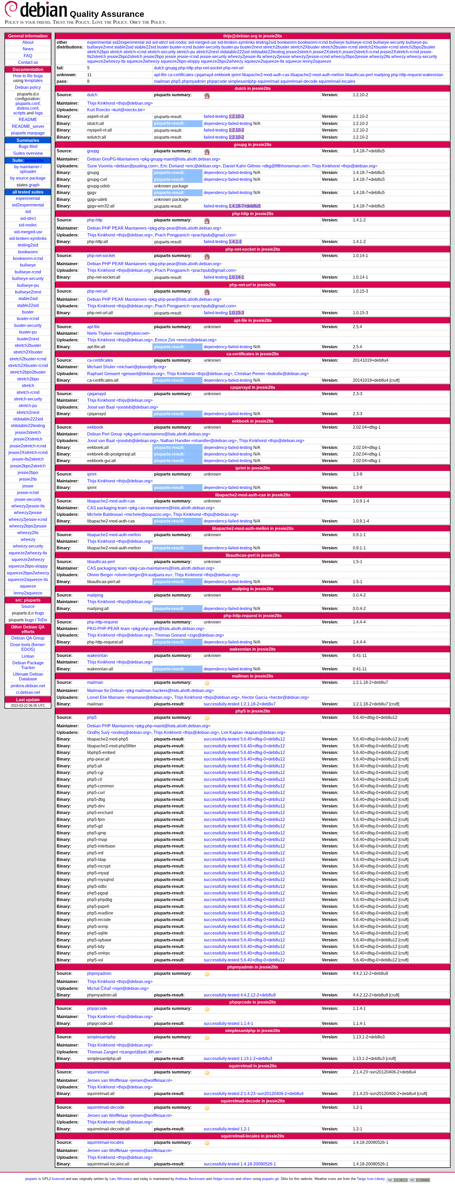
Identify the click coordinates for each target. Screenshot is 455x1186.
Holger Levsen (224, 1179)
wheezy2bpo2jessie (28, 526)
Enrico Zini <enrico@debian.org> (186, 340)
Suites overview (28, 153)
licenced (58, 1179)
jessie (27, 486)
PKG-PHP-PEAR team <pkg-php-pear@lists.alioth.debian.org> (146, 628)
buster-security (28, 325)
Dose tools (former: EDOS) (28, 647)
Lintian (28, 656)
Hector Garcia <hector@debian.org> (275, 697)
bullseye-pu (28, 285)
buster (28, 312)
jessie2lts (34, 160)
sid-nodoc (28, 225)
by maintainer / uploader (28, 169)
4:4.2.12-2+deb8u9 (258, 995)
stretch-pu (28, 405)
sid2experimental (28, 205)
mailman (162, 81)
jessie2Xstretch (28, 439)
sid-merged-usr (28, 232)
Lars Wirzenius (121, 1179)
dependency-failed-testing (228, 123)
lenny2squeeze (28, 593)
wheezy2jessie (28, 512)
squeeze (28, 586)
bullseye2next (28, 292)
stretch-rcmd (28, 392)
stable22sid (28, 305)
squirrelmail (268, 81)
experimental (28, 198)
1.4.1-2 (235, 241)
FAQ (28, 56)
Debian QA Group (27, 638)
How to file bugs (28, 76)
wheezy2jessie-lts (28, 506)
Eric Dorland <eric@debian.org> (190, 166)
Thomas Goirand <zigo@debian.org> (189, 635)
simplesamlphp (242, 81)
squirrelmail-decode (299, 81)
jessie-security (27, 499)
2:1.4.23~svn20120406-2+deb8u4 (272, 1093)
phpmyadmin (194, 81)
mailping (382, 74)
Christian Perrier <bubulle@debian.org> (271, 373)
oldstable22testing (28, 425)
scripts (19, 113)
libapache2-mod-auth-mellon (317, 74)
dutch (159, 68)
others (247, 1179)
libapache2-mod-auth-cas (265, 74)
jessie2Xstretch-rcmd (28, 452)
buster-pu (28, 332)
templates (33, 80)
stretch (28, 385)
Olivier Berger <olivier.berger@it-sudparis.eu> (129, 575)
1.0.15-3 (236, 313)
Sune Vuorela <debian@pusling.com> (122, 166)
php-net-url (233, 68)
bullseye (28, 265)
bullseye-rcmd (28, 272)
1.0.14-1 (236, 277)
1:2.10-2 (236, 116)
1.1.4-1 (246, 1023)
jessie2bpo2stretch (28, 466)
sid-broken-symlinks (28, 238)
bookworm (28, 252)
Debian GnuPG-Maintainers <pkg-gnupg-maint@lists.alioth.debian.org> (153, 159)
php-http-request (406, 74)
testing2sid (28, 245)
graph (34, 185)
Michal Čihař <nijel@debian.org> (118, 988)
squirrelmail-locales (337, 81)
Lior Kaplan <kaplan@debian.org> (253, 732)
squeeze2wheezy (28, 559)
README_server (28, 126)
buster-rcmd (28, 318)
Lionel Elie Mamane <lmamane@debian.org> (129, 697)
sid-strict (28, 218)
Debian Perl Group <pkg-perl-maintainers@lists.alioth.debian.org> (148, 434)
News (28, 49)
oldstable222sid (28, 419)
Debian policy (28, 87)
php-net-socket (208, 68)
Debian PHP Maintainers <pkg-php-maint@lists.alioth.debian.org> (148, 726)
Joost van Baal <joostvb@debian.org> (122, 407)
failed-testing (216, 116)
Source (28, 606)
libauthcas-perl (359, 74)
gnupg (171, 68)
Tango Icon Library (371, 1179)
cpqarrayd (204, 74)
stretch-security (28, 399)
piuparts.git (270, 1179)
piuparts (31, 1179)
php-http (186, 68)
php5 (176, 81)
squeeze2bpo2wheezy (28, 573)
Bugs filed (28, 146)
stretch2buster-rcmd (27, 359)
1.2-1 (245, 1129)
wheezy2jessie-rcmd (28, 519)
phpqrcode (217, 81)
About (27, 42)
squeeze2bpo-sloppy (28, 566)
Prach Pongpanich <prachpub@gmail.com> (195, 235)
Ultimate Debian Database (28, 676)
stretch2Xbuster (28, 352)
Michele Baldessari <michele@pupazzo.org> (129, 514)
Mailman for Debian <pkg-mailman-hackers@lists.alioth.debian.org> (150, 690)
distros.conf (27, 108)
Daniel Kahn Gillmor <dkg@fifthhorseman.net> (266, 166)
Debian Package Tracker (28, 665)
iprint (236, 74)
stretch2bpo (28, 379)
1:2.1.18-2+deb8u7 (258, 704)
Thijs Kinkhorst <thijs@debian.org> (120, 103)
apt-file (160, 74)
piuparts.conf (27, 103)
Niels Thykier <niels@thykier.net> (118, 333)
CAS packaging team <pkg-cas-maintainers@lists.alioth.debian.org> (151, 508)
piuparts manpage (28, 133)
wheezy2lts (27, 532)
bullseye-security (28, 278)
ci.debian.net (28, 692)
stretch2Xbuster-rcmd (28, 365)
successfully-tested (221, 704)
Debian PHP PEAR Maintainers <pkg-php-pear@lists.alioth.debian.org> (154, 228)
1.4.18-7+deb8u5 (245, 206)
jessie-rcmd (28, 492)
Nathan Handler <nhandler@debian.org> (198, 440)
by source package (28, 178)
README (28, 119)
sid (28, 211)
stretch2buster (28, 345)
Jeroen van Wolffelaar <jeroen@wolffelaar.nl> (129, 1080)
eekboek (222, 74)
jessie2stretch (28, 432)
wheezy (28, 539)
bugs (39, 613)
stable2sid (28, 298)
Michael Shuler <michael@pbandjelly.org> (126, 367)
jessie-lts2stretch (28, 459)
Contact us (28, 62)
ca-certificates (181, 74)
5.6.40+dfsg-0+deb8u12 (262, 739)
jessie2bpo (28, 472)
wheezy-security (28, 546)
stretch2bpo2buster (28, 372)
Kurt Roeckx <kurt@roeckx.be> (116, 110)
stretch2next (28, 412)
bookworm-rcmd (28, 258)
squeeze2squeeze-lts (28, 579)
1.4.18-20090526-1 (258, 1164)
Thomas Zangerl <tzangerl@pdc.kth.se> (124, 1052)
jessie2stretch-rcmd (28, 446)
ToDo (42, 620)
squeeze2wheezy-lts (28, 553)
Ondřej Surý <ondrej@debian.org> (119, 732)
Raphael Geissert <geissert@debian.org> (126, 373)
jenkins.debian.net (28, 686)
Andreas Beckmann (190, 1179)
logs (39, 113)
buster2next (28, 339)
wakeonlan (433, 74)
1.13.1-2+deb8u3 (256, 1058)
